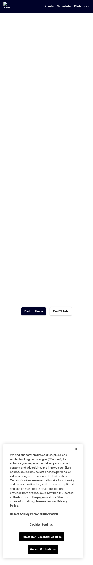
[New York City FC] (7, 6)
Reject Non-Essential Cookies (42, 536)
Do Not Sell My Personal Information (34, 514)
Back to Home (33, 311)
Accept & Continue (43, 549)
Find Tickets (61, 311)
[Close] (75, 449)
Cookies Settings (41, 524)
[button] (86, 6)
